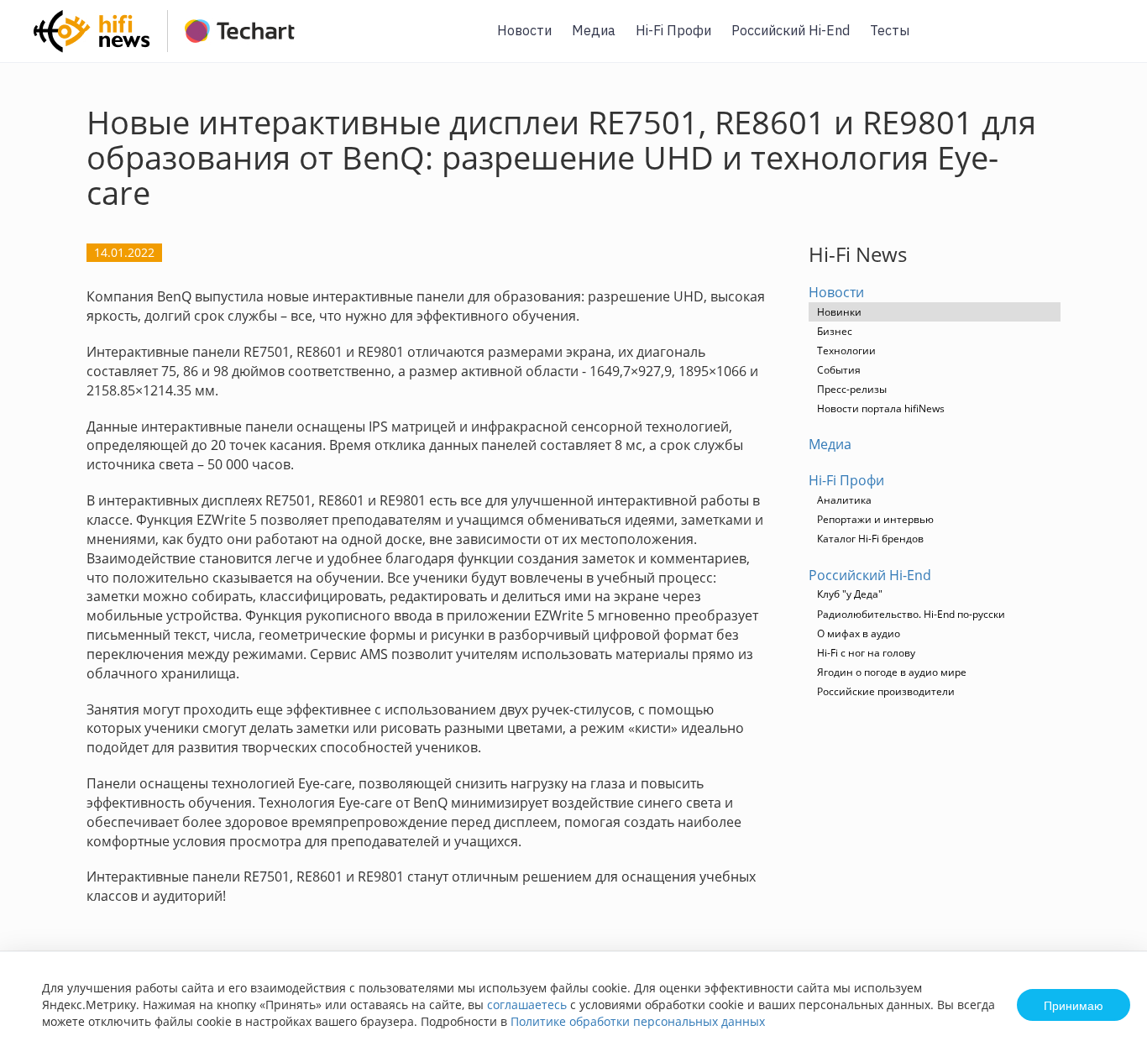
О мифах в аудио (858, 633)
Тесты (889, 30)
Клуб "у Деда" (850, 594)
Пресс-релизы (852, 389)
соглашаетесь (527, 1005)
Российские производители (886, 691)
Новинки (839, 312)
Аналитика (844, 500)
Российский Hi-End (790, 30)
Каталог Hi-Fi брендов (870, 538)
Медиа (593, 30)
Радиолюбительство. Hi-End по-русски (911, 614)
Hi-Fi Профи (673, 30)
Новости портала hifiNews (881, 408)
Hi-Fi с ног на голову (866, 653)
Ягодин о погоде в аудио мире (891, 672)
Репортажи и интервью (875, 519)
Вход (1108, 41)
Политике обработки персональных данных (638, 1021)
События (839, 370)
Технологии (846, 350)
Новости (524, 30)
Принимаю (1073, 1005)
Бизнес (834, 331)
